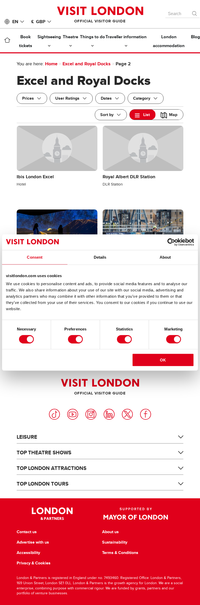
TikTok (54, 414)
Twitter (127, 414)
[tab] (142, 115)
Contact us (27, 532)
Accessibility (28, 552)
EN (15, 21)
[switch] (75, 339)
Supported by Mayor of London (135, 513)
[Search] (194, 12)
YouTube (72, 414)
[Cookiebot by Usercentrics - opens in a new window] (171, 242)
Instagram (90, 414)
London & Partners (52, 513)
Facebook (145, 414)
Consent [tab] (34, 257)
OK (163, 360)
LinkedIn (109, 414)
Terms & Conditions (120, 552)
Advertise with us (33, 542)
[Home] (7, 41)
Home (51, 63)
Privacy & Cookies (34, 563)
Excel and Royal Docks (87, 63)
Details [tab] (100, 257)
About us (110, 532)
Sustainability (114, 542)
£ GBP (38, 21)
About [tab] (165, 257)
